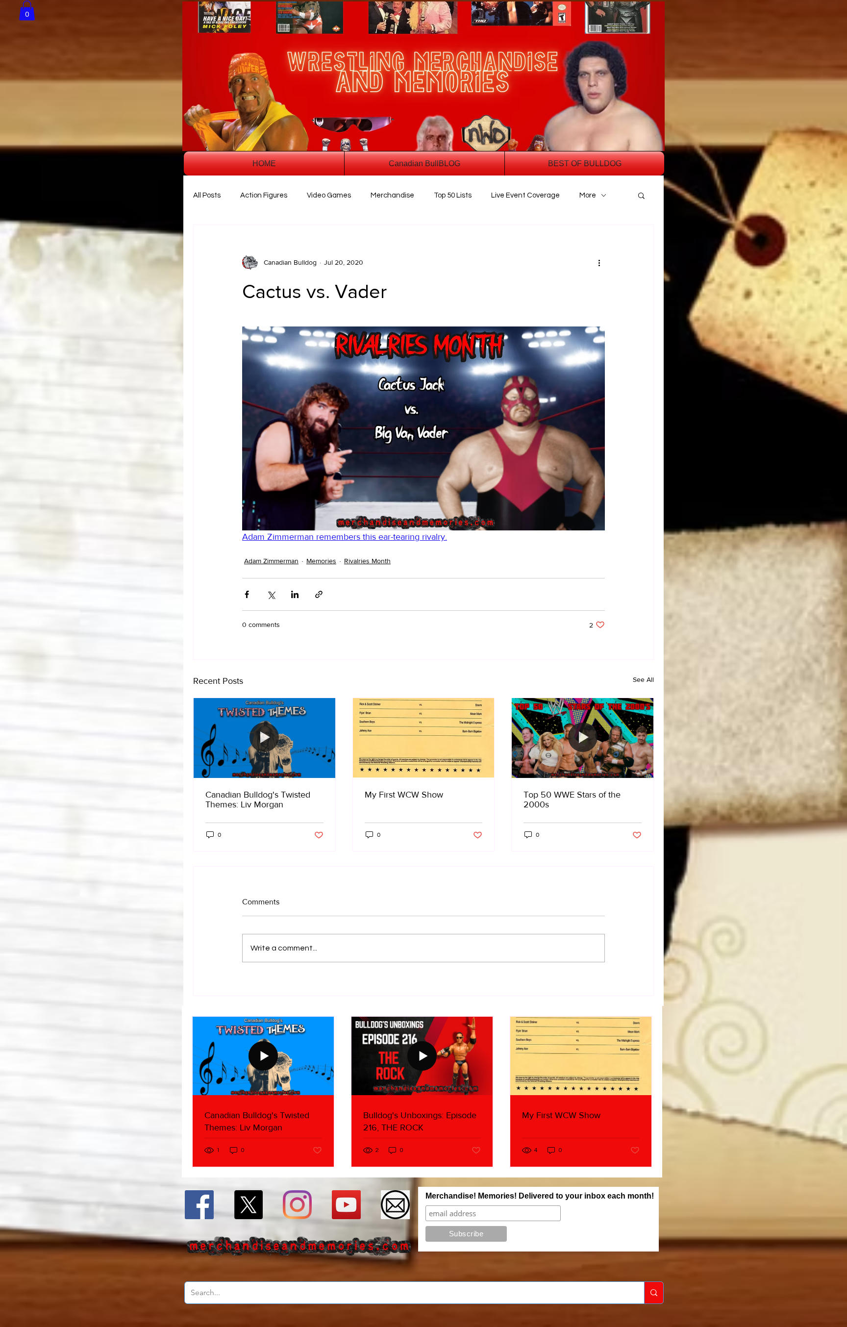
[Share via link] (319, 594)
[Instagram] (297, 1204)
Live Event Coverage (525, 195)
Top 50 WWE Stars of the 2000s (572, 799)
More (587, 195)
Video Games (329, 195)
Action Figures (263, 195)
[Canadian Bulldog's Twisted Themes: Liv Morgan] (264, 737)
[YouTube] (346, 1204)
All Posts (207, 195)
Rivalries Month (367, 561)
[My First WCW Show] (424, 737)
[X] (248, 1204)
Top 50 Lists (453, 195)
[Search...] (653, 1292)
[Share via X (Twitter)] (270, 594)
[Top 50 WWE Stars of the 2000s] (582, 737)
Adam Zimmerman (271, 561)
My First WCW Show (404, 795)
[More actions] (599, 262)
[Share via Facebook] (246, 594)
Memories (321, 561)
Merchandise (392, 195)
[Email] (395, 1204)
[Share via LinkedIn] (294, 594)
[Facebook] (199, 1204)
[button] (27, 10)
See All (643, 679)
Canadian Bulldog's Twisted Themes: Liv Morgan (257, 799)
